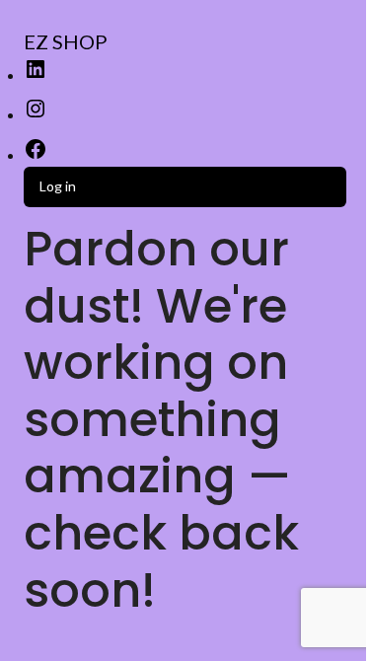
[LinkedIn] (35, 75)
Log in (57, 186)
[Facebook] (35, 155)
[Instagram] (35, 115)
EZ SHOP (66, 41)
